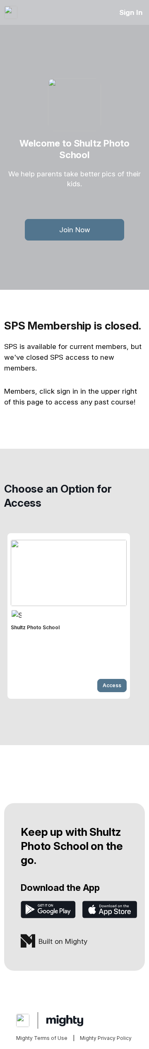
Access (112, 685)
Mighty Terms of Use (41, 1038)
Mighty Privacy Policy (106, 1038)
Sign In (131, 12)
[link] (69, 616)
